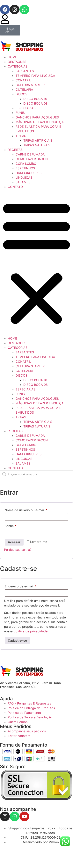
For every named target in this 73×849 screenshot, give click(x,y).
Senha (19, 525)
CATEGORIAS (17, 66)
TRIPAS (21, 136)
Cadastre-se (17, 640)
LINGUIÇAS (24, 177)
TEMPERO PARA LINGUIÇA (35, 76)
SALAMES (23, 182)
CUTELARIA (24, 89)
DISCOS (21, 94)
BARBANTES (25, 71)
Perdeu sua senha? (18, 550)
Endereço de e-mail (29, 585)
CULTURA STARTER (30, 85)
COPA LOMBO (26, 164)
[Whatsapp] (24, 9)
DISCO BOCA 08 (35, 103)
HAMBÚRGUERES (28, 173)
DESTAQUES (17, 62)
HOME (12, 57)
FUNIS (20, 113)
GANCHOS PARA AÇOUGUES (37, 117)
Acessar (14, 542)
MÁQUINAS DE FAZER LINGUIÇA (40, 122)
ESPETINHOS (25, 168)
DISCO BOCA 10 (35, 99)
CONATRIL (23, 80)
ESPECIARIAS (25, 108)
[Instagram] (14, 9)
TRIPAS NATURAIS (36, 145)
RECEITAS (15, 150)
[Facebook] (5, 9)
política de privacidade (30, 631)
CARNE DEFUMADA (30, 154)
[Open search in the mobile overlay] (36, 474)
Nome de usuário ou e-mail (34, 509)
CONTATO (15, 187)
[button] (36, 262)
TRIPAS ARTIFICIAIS (37, 140)
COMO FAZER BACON (32, 159)
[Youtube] (24, 816)
